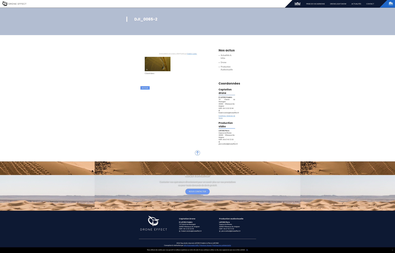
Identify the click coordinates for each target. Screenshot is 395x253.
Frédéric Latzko (192, 54)
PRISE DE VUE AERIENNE (315, 4)
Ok (247, 250)
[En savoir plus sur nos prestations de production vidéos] (392, 4)
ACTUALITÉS (356, 4)
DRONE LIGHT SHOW (338, 4)
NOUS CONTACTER (197, 191)
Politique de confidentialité (222, 245)
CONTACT (370, 4)
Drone (223, 62)
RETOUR (145, 88)
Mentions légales (206, 245)
